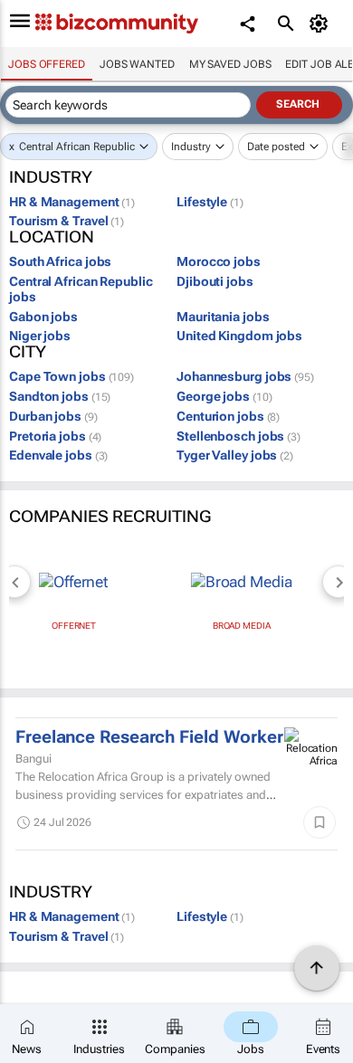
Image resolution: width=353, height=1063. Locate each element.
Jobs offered (46, 64)
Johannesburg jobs (245, 376)
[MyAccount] (322, 23)
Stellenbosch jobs (238, 436)
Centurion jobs (228, 416)
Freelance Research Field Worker (149, 737)
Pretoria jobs (55, 436)
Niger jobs (40, 335)
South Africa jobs (60, 261)
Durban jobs (53, 416)
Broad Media (242, 626)
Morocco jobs (218, 261)
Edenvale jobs (58, 455)
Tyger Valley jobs (234, 455)
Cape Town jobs (71, 376)
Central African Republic (77, 146)
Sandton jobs (59, 396)
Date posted (276, 146)
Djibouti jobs (214, 281)
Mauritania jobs (223, 316)
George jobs (224, 396)
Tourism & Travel (66, 221)
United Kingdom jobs (239, 335)
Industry (191, 146)
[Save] (319, 822)
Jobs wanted (137, 64)
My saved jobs (230, 64)
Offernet (74, 626)
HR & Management (72, 202)
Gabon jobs (43, 316)
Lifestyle (209, 202)
